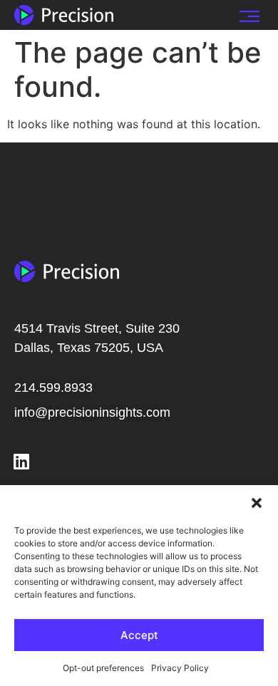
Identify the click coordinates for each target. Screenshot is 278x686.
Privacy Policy (180, 667)
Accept (139, 635)
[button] (256, 503)
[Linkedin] (21, 461)
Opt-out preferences (103, 667)
